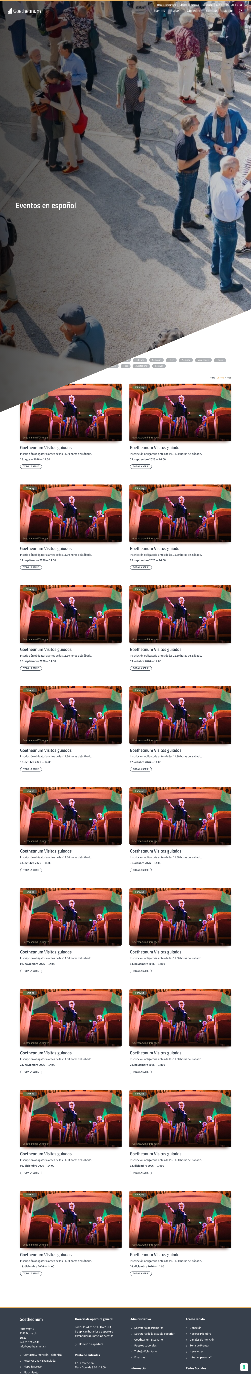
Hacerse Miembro (200, 1334)
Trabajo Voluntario (145, 1351)
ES (241, 4)
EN (232, 4)
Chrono (221, 377)
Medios (228, 10)
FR (236, 4)
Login (219, 4)
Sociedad (193, 10)
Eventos (159, 10)
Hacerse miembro (166, 4)
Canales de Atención (202, 1340)
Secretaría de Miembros (148, 1328)
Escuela (176, 10)
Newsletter (196, 1351)
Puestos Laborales (145, 1345)
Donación (207, 4)
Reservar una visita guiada (39, 1361)
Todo (228, 377)
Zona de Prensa (199, 1345)
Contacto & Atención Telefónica (43, 1355)
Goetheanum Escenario (148, 1340)
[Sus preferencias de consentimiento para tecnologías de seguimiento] (244, 1367)
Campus (211, 10)
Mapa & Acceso (33, 1366)
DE (227, 4)
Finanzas (139, 1357)
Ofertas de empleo (189, 4)
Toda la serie (31, 466)
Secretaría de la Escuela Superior (154, 1334)
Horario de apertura (91, 1344)
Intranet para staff (201, 1357)
